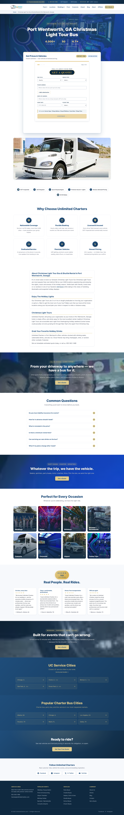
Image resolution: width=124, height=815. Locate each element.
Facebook (101, 811)
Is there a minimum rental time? (61, 433)
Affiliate (100, 7)
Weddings (61, 7)
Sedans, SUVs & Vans (70, 795)
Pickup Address (41, 85)
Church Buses (68, 804)
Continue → (62, 116)
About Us (92, 790)
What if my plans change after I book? (61, 446)
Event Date (40, 102)
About (94, 7)
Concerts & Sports (42, 804)
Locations (52, 7)
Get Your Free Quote (62, 749)
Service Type (66, 77)
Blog (88, 7)
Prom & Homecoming (43, 792)
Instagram (110, 811)
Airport (83, 7)
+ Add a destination (44, 92)
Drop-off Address (42, 96)
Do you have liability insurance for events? (61, 413)
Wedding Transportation (44, 790)
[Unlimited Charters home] (16, 7)
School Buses (67, 801)
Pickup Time (66, 102)
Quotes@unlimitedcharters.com (20, 797)
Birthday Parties (41, 798)
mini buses (60, 287)
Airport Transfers (42, 795)
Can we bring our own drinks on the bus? (61, 439)
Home (14, 12)
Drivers (92, 792)
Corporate (75, 7)
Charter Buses (68, 792)
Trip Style (40, 77)
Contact (92, 798)
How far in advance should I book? (61, 419)
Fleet (45, 7)
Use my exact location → (62, 672)
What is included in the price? (61, 426)
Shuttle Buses (67, 798)
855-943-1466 (54, 2)
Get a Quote (62, 382)
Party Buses (67, 790)
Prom (68, 7)
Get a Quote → (109, 7)
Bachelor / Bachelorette (44, 801)
